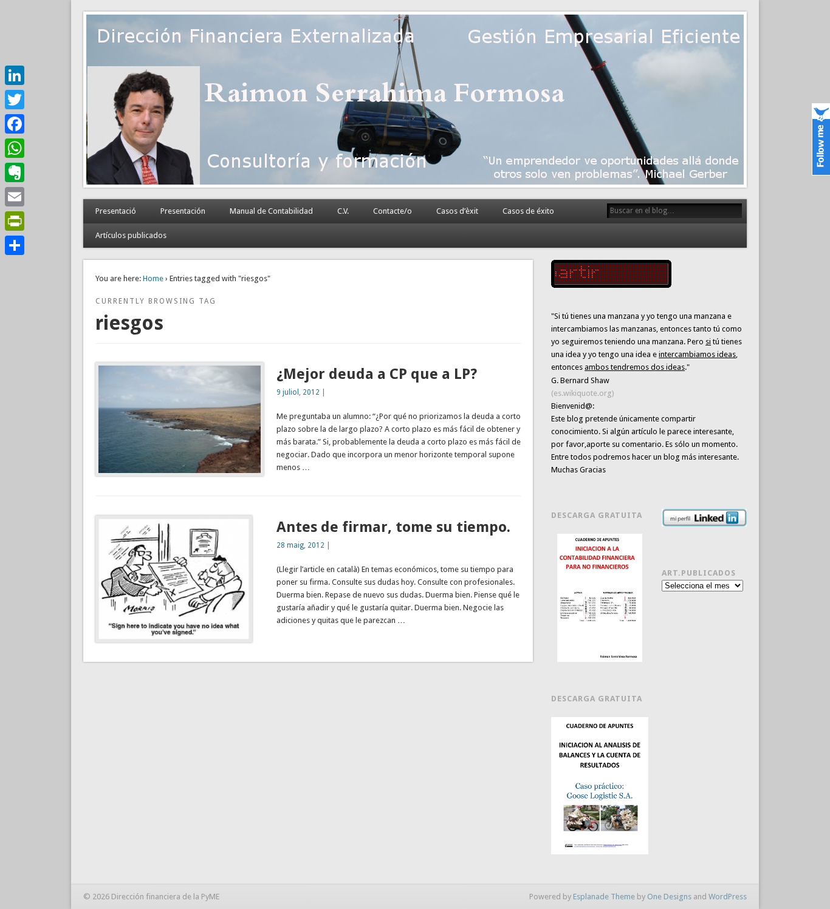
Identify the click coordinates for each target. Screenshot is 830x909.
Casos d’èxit (457, 211)
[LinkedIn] (14, 75)
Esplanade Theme (604, 896)
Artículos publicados (130, 235)
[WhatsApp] (14, 148)
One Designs (669, 896)
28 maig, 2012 (300, 545)
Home (153, 278)
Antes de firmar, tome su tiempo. (393, 527)
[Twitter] (14, 99)
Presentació (115, 211)
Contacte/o (392, 211)
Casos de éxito (528, 211)
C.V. (343, 211)
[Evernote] (14, 172)
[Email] (14, 197)
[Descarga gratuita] (599, 598)
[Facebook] (14, 124)
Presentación (182, 211)
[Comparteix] (14, 245)
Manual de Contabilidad (271, 211)
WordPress (727, 896)
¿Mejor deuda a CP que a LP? (376, 374)
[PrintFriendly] (14, 221)
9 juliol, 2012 (298, 392)
